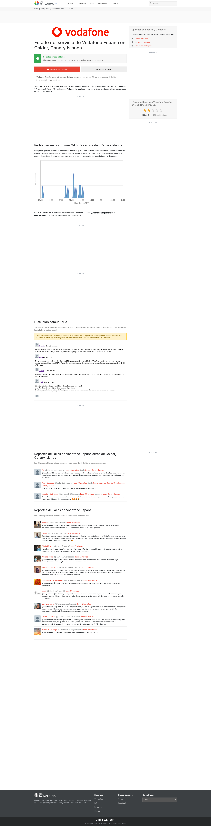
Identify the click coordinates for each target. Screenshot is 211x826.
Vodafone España (58, 9)
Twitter (121, 799)
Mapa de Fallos (105, 69)
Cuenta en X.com (141, 39)
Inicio (70, 3)
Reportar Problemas (58, 69)
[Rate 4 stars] (157, 110)
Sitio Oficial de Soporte (143, 46)
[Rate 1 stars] (145, 110)
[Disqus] (80, 369)
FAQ (92, 3)
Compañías (81, 3)
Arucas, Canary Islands (110, 494)
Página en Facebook (143, 42)
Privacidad (102, 3)
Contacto (114, 3)
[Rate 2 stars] (149, 110)
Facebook (122, 803)
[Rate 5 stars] (161, 110)
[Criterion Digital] (105, 820)
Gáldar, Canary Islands (94, 470)
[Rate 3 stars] (153, 110)
